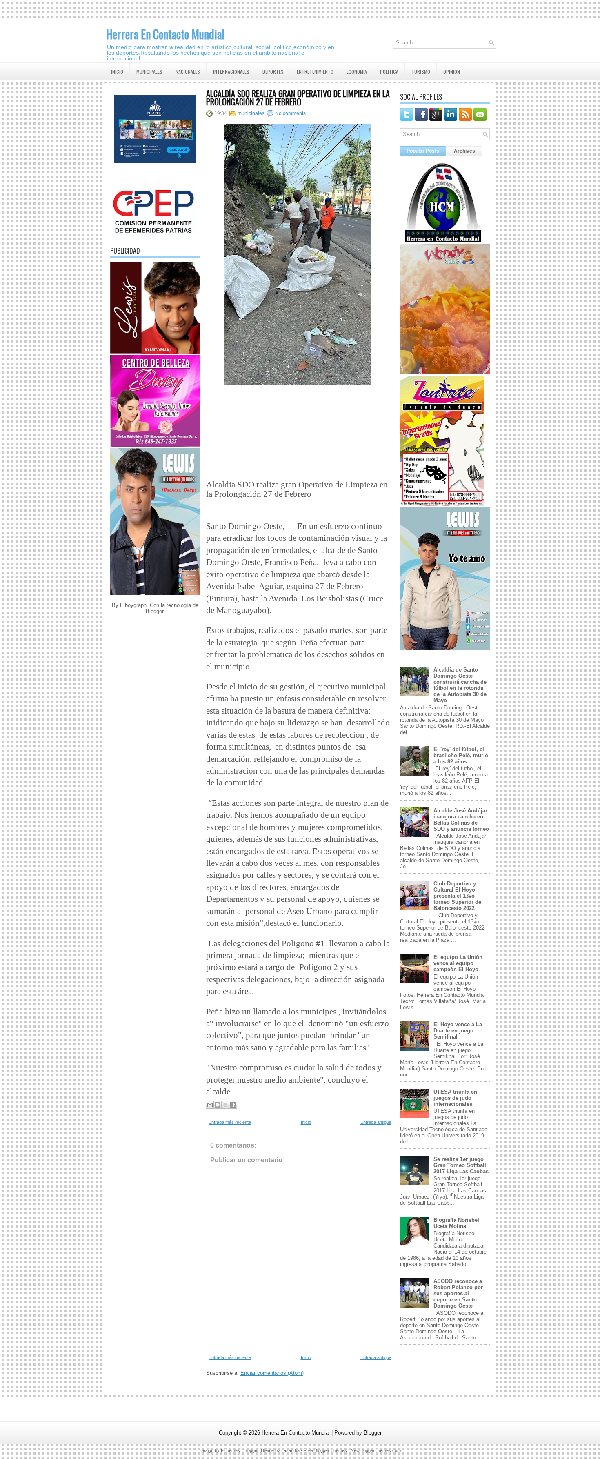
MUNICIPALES (149, 71)
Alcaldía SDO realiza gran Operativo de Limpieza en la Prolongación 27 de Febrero (298, 97)
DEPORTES (273, 71)
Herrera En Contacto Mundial (165, 34)
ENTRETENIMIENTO (315, 71)
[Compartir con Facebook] (233, 1105)
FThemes (230, 1450)
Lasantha (290, 1450)
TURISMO (420, 71)
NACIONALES (188, 71)
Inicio (306, 1122)
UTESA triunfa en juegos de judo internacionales (455, 1098)
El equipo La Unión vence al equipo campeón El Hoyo (457, 963)
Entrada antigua (375, 1122)
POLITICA (389, 71)
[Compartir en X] (225, 1105)
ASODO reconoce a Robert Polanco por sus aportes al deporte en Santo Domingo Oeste (458, 1293)
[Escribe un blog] (217, 1105)
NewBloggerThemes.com (376, 1450)
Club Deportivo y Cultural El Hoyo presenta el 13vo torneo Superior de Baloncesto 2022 (457, 896)
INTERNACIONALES (231, 71)
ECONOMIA (357, 71)
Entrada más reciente (230, 1122)
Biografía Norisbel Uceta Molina (456, 1223)
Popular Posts (423, 151)
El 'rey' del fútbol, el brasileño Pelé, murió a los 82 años (460, 755)
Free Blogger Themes (325, 1450)
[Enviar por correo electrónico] (210, 1105)
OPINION (451, 71)
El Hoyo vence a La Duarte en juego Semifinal (457, 1030)
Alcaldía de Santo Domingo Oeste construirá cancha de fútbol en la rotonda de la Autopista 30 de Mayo (460, 685)
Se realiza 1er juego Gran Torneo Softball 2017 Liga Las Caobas (461, 1165)
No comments (290, 113)
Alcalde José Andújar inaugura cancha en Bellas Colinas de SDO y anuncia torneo (461, 819)
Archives (464, 151)
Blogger (154, 611)
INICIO (117, 71)
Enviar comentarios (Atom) (272, 1373)
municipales (251, 113)
